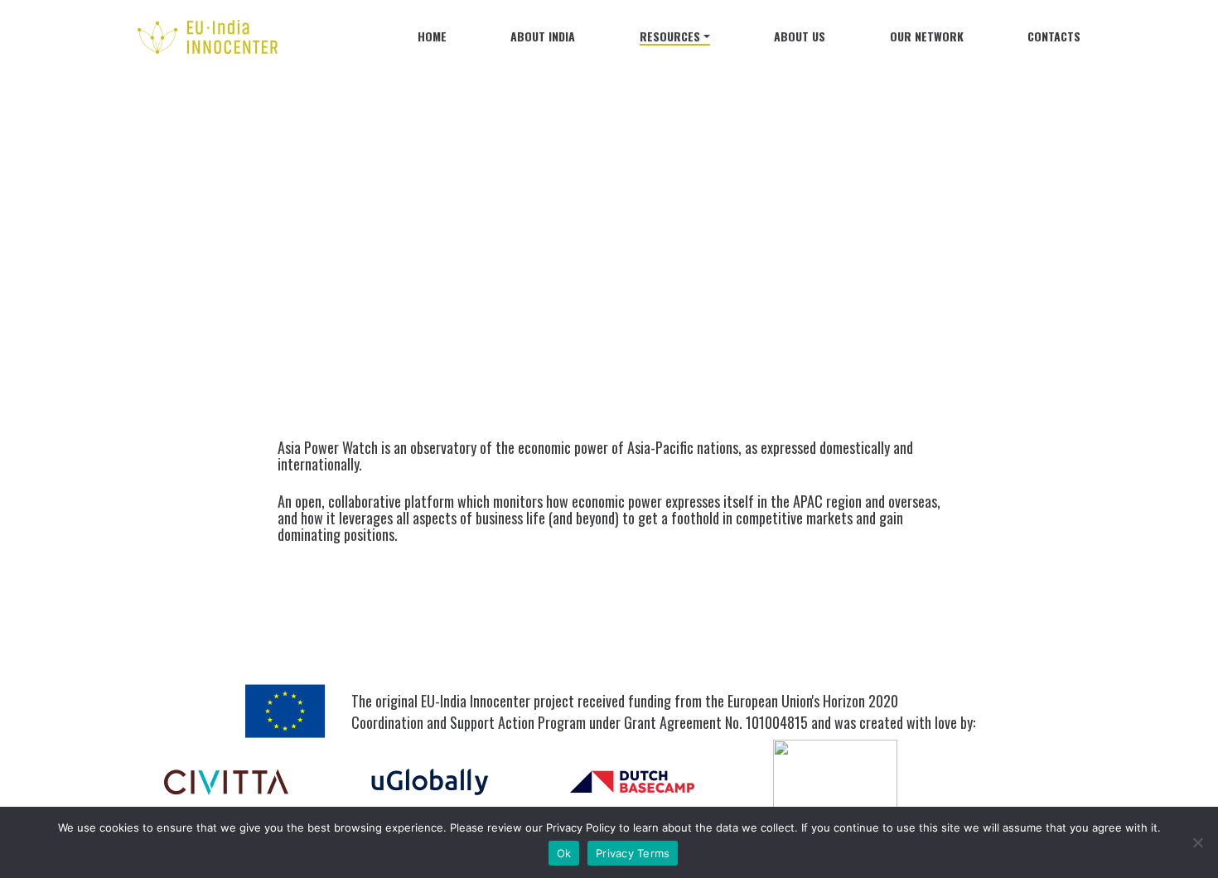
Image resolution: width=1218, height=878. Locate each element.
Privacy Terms (632, 853)
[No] (1197, 842)
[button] (675, 39)
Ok (564, 853)
